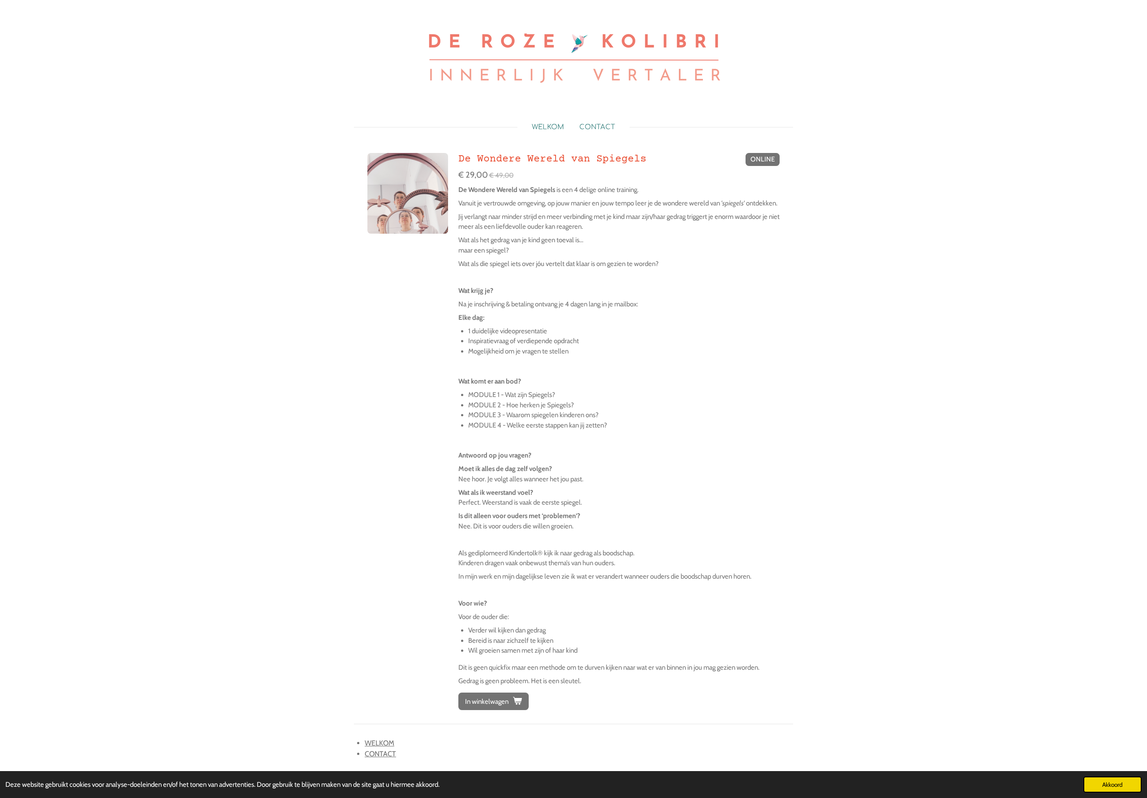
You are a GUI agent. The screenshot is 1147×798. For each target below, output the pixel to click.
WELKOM (379, 743)
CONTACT (380, 754)
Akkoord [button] (1112, 784)
